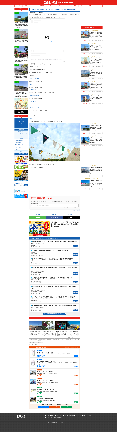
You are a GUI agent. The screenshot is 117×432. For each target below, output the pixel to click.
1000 (37, 344)
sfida (31, 118)
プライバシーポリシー (88, 415)
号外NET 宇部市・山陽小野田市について (55, 417)
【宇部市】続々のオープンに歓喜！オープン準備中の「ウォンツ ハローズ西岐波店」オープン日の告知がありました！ (96, 183)
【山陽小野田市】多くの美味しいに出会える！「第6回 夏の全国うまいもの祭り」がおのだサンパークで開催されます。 (96, 170)
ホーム (47, 415)
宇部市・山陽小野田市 (65, 2)
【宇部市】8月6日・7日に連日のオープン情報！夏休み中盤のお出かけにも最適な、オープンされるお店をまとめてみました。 (96, 86)
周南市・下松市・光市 (19, 144)
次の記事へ (70, 214)
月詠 (31, 84)
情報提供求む (59, 415)
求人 (35, 5)
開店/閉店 (42, 5)
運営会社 (53, 415)
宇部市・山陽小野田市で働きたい (38, 238)
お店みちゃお (60, 5)
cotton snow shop (34, 95)
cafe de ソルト (33, 101)
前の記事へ (38, 214)
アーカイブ (97, 5)
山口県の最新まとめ (19, 140)
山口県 (41, 12)
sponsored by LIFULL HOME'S (71, 347)
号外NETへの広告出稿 (69, 415)
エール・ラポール (34, 107)
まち (69, 5)
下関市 (16, 149)
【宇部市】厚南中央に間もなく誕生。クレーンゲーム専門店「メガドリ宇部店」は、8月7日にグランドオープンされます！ (96, 35)
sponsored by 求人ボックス (53, 238)
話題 (75, 5)
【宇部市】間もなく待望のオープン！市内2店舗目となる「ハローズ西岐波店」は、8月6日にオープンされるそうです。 (96, 48)
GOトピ (18, 5)
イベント (82, 5)
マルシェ (37, 342)
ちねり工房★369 (34, 78)
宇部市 (41, 342)
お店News (51, 5)
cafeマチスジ (33, 113)
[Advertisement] (92, 16)
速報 (90, 5)
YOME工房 (33, 89)
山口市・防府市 (18, 142)
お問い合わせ (78, 415)
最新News (27, 5)
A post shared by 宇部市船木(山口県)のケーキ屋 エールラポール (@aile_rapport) (48, 59)
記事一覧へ (54, 214)
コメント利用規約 (76, 210)
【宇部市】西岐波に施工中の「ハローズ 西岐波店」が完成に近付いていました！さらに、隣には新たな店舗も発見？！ (96, 60)
